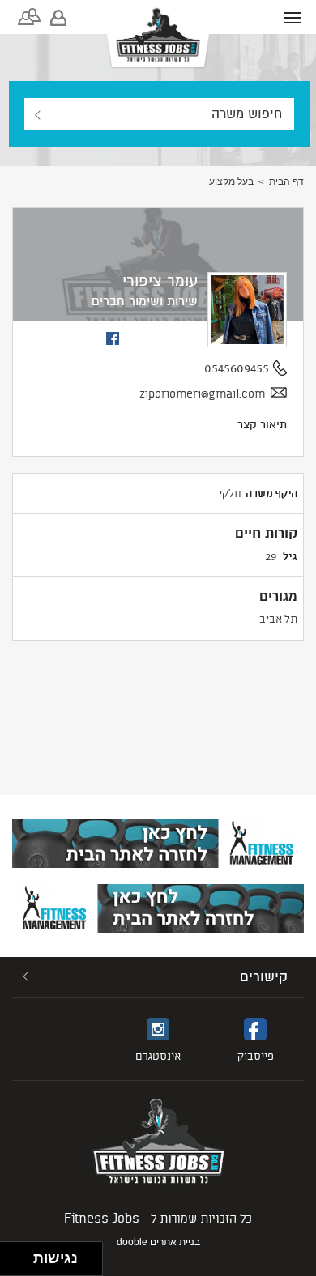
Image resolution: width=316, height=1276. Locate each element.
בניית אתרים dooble (158, 1242)
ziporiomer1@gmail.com (202, 393)
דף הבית (286, 181)
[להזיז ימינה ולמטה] (21, 1263)
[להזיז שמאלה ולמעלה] (12, 1254)
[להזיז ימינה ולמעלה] (21, 1254)
